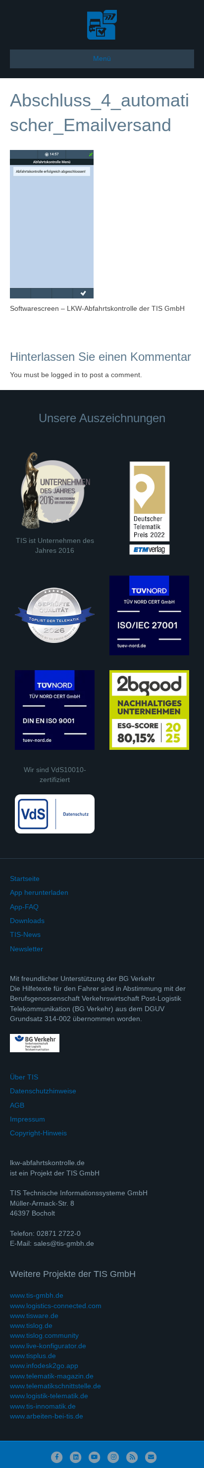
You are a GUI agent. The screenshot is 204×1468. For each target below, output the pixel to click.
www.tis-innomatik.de (43, 1406)
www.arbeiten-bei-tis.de (46, 1416)
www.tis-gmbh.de (36, 1295)
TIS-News (25, 934)
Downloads (27, 921)
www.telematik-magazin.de (52, 1376)
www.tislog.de (31, 1325)
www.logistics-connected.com (56, 1306)
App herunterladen (39, 892)
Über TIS (24, 1077)
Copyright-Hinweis (38, 1133)
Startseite (25, 878)
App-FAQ (24, 907)
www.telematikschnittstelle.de (55, 1386)
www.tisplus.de (33, 1356)
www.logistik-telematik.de (49, 1396)
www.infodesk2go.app (44, 1366)
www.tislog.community (44, 1335)
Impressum (27, 1119)
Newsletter (26, 949)
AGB (17, 1105)
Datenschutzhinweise (43, 1091)
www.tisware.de (34, 1316)
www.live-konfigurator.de (48, 1346)
